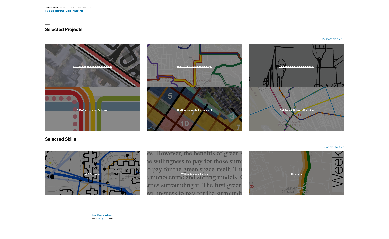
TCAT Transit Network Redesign (194, 66)
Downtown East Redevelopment (296, 66)
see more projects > (333, 38)
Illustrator (296, 174)
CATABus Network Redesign (92, 110)
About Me (78, 10)
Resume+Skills (63, 10)
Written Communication (194, 174)
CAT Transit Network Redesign (297, 110)
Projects (49, 10)
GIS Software (92, 174)
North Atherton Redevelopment (194, 110)
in (99, 218)
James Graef (52, 7)
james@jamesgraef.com (102, 215)
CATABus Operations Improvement (92, 66)
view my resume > (334, 146)
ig (102, 218)
